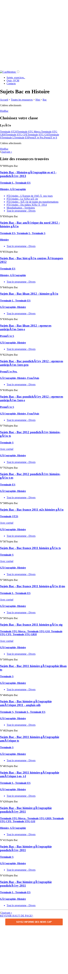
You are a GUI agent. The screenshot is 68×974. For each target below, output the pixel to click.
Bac (45, 99)
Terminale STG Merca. (29, 131)
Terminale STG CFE (17, 134)
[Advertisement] (34, 34)
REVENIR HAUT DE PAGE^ (16, 915)
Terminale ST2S (8, 131)
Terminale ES (21, 137)
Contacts (11, 83)
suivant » (7, 151)
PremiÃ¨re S (50, 137)
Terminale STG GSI (38, 134)
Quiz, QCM (13, 80)
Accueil (4, 99)
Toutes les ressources (22, 99)
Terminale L (7, 137)
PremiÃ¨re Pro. (36, 137)
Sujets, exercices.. (16, 77)
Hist (37, 99)
